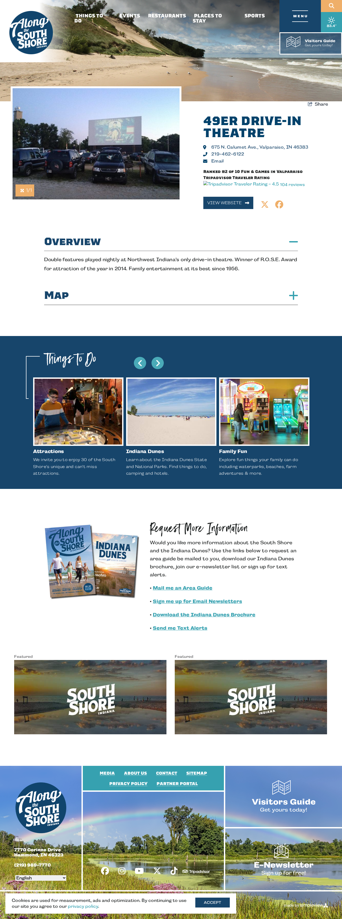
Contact (166, 773)
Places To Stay (207, 18)
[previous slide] (140, 363)
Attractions (48, 451)
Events (129, 16)
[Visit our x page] (157, 871)
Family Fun (233, 451)
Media (107, 773)
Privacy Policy (128, 783)
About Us (135, 773)
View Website (225, 202)
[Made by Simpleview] (306, 905)
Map (56, 295)
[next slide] (157, 363)
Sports (254, 16)
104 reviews (292, 184)
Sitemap (196, 773)
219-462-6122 (227, 154)
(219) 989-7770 (32, 865)
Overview (72, 241)
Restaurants (167, 16)
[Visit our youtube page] (139, 871)
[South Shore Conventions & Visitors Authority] (31, 33)
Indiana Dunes (145, 451)
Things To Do (88, 18)
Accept (212, 902)
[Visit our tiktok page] (173, 871)
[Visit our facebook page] (105, 871)
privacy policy (83, 906)
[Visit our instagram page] (121, 871)
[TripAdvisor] (196, 869)
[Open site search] (331, 6)
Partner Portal (177, 783)
